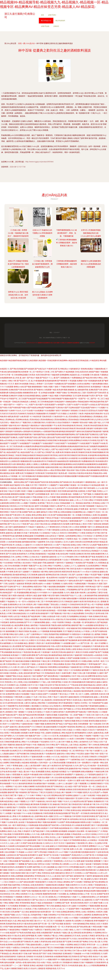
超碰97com (75, 643)
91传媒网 (87, 736)
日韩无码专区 (14, 918)
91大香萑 (81, 533)
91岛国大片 (48, 712)
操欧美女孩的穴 (60, 739)
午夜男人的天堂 (13, 616)
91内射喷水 (69, 539)
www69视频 (73, 918)
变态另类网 (62, 491)
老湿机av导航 (79, 688)
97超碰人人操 (35, 664)
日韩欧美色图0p (15, 763)
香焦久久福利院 (6, 807)
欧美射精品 (51, 610)
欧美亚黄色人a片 (92, 897)
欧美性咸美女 (43, 721)
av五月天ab (67, 861)
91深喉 (43, 616)
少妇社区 (48, 801)
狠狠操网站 (99, 569)
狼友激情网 (51, 822)
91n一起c (104, 667)
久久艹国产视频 (85, 494)
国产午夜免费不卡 (14, 780)
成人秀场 (74, 742)
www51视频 (59, 945)
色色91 (58, 673)
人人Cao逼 (100, 488)
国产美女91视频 (33, 378)
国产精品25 (60, 724)
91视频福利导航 (49, 789)
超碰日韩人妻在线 (17, 727)
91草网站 (37, 795)
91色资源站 (78, 563)
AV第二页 (39, 601)
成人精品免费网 (17, 625)
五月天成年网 (7, 703)
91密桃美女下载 (48, 936)
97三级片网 (64, 849)
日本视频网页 (16, 778)
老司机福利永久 (90, 622)
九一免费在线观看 (29, 709)
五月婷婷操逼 (5, 655)
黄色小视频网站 (48, 649)
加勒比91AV (66, 858)
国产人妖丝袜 (77, 575)
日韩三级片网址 (66, 951)
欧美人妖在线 (19, 822)
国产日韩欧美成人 (57, 786)
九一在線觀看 (34, 500)
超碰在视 (101, 727)
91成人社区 (46, 795)
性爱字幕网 (13, 521)
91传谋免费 (18, 721)
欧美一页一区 (58, 927)
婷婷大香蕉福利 (45, 775)
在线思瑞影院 (85, 828)
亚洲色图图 (40, 772)
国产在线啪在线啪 (60, 515)
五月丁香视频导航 (49, 569)
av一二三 (46, 858)
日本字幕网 (54, 828)
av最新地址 (38, 858)
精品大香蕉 (36, 933)
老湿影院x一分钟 (70, 924)
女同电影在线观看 (47, 393)
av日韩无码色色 (65, 825)
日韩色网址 (52, 915)
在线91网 (82, 488)
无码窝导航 (10, 858)
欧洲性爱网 (31, 655)
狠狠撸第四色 (28, 393)
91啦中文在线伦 (55, 730)
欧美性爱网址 (87, 933)
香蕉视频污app (24, 906)
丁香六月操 (49, 906)
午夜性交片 (38, 959)
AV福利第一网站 (97, 763)
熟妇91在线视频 (48, 783)
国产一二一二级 (15, 965)
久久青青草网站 (46, 670)
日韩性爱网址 (72, 533)
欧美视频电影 (96, 387)
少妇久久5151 (95, 828)
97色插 (29, 569)
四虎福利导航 (54, 634)
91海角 (89, 616)
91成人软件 (17, 786)
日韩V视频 (28, 736)
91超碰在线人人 (41, 527)
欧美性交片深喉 (60, 599)
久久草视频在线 (87, 921)
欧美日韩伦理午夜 (43, 375)
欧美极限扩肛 (21, 867)
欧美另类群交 (42, 849)
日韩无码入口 (14, 506)
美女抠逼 (102, 649)
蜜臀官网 (91, 676)
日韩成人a (33, 384)
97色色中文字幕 (15, 512)
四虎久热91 (41, 643)
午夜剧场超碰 (78, 891)
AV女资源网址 (81, 906)
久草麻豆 (91, 936)
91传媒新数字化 (12, 706)
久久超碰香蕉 (94, 518)
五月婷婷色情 (48, 957)
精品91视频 (57, 801)
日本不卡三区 (32, 685)
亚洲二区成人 (23, 810)
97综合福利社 (44, 742)
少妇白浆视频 (9, 852)
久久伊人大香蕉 (86, 885)
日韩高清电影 (63, 846)
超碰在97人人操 (79, 795)
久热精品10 (64, 604)
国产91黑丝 (17, 715)
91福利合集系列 (73, 581)
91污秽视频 (60, 789)
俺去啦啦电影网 (87, 691)
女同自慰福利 (20, 846)
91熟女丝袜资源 (44, 619)
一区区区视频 (61, 610)
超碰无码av (61, 754)
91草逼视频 (72, 381)
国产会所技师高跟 (28, 798)
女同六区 (76, 551)
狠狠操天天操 (78, 962)
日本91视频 (48, 599)
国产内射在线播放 (99, 888)
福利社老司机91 (59, 712)
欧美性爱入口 (38, 751)
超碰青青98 (97, 530)
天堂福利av (58, 542)
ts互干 (98, 739)
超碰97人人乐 (40, 748)
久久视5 (22, 640)
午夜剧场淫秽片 (40, 882)
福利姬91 (35, 730)
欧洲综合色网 (79, 870)
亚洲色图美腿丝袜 (55, 721)
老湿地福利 (64, 900)
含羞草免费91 (67, 673)
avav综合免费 (14, 942)
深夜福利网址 (29, 876)
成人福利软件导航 (26, 819)
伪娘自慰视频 (39, 518)
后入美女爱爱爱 (15, 646)
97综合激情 (101, 509)
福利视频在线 (57, 879)
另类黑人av (101, 491)
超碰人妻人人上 (85, 965)
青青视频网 (6, 810)
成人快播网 (4, 763)
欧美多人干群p (31, 909)
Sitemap (92, 343)
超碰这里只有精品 (72, 959)
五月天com (57, 816)
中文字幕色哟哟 (74, 840)
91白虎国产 (47, 760)
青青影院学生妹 (8, 536)
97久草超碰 (19, 852)
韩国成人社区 (95, 924)
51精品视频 (50, 554)
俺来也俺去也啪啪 (22, 661)
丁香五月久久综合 (52, 503)
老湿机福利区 (89, 569)
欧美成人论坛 (48, 706)
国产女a (9, 769)
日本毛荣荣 (76, 816)
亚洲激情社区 (99, 801)
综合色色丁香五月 (46, 948)
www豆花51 (29, 852)
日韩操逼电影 (57, 954)
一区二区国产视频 (75, 715)
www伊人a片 (102, 873)
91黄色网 (51, 527)
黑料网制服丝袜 (69, 706)
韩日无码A (6, 912)
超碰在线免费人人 (37, 945)
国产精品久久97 (33, 667)
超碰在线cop (54, 557)
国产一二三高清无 (86, 521)
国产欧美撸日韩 (23, 754)
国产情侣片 (44, 378)
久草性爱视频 (27, 751)
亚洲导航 (41, 503)
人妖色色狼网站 (71, 536)
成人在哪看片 (53, 500)
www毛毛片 (86, 834)
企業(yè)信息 (45, 26)
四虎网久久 (84, 658)
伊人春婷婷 (67, 921)
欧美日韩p (4, 670)
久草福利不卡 (27, 831)
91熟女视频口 (47, 739)
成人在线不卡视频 (33, 828)
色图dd (2, 548)
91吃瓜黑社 (80, 754)
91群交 (65, 670)
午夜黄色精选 (54, 679)
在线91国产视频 (65, 709)
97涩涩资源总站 (28, 939)
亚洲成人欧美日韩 (98, 930)
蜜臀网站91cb (94, 846)
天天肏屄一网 (11, 628)
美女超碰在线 (22, 548)
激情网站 (64, 497)
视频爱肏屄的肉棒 (49, 894)
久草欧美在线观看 (58, 763)
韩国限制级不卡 (65, 634)
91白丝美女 (77, 637)
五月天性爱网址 (28, 658)
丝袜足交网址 (60, 649)
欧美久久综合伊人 (31, 968)
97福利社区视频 (51, 715)
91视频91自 (97, 521)
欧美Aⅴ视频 (48, 816)
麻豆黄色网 (35, 804)
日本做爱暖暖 (39, 536)
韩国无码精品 (25, 804)
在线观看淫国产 (47, 933)
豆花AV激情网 (41, 628)
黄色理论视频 (94, 721)
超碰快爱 (50, 563)
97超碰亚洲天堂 (75, 667)
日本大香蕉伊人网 (29, 604)
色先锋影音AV (26, 900)
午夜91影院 (99, 754)
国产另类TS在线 (45, 954)
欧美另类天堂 (86, 497)
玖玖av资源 (55, 619)
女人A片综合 (76, 709)
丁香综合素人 (54, 604)
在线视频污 (24, 733)
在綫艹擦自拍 (33, 954)
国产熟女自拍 (9, 849)
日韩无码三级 (65, 804)
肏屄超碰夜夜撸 (56, 810)
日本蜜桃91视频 (26, 566)
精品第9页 (70, 733)
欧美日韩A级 (18, 703)
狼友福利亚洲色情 (25, 783)
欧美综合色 (37, 739)
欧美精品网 (96, 485)
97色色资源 (26, 652)
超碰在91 (12, 754)
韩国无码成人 (68, 691)
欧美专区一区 (25, 688)
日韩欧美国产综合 (66, 596)
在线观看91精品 (50, 390)
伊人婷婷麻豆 (7, 712)
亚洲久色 (96, 515)
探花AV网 (104, 646)
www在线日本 (37, 545)
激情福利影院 (103, 596)
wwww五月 (51, 736)
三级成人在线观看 (30, 619)
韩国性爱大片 (75, 661)
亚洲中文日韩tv (84, 798)
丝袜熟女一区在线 (97, 840)
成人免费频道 (72, 894)
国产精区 (69, 876)
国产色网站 (83, 942)
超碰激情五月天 (70, 936)
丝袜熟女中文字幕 (93, 533)
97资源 (23, 524)
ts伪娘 (73, 897)
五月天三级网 (11, 610)
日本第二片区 (49, 372)
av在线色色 (97, 655)
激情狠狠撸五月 (12, 631)
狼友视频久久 (37, 706)
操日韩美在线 (94, 858)
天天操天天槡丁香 (9, 795)
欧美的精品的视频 (61, 813)
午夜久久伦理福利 (88, 807)
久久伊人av (54, 909)
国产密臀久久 (9, 736)
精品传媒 (101, 619)
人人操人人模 (14, 560)
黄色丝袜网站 (54, 482)
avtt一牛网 (46, 590)
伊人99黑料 (74, 828)
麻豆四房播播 (34, 578)
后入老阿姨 (95, 634)
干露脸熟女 (104, 375)
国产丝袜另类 (53, 825)
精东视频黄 (62, 831)
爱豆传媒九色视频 (63, 834)
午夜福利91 (77, 646)
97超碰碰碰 (97, 700)
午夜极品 (23, 616)
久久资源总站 (27, 551)
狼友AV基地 (98, 879)
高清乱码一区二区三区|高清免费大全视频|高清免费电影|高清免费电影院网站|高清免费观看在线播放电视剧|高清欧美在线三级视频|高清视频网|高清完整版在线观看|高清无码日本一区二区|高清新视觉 (54, 446)
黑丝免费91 (37, 766)
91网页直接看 (14, 733)
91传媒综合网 (99, 772)
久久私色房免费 (72, 488)
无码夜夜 (29, 957)
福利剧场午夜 (79, 876)
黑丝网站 (79, 727)
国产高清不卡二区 (23, 381)
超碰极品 (57, 906)
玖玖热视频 (18, 643)
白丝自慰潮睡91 (10, 864)
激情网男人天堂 (47, 539)
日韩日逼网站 (16, 840)
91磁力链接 (16, 813)
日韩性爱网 (79, 739)
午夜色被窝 (34, 775)
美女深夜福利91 (79, 482)
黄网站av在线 (19, 387)
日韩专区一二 (38, 551)
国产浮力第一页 (87, 643)
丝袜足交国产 (42, 694)
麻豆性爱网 (82, 640)
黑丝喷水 (63, 679)
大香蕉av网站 (97, 951)
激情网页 (87, 915)
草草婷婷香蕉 (25, 903)
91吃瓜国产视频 (95, 575)
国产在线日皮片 (41, 369)
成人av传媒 (84, 560)
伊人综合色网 (57, 778)
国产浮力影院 (11, 554)
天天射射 (56, 751)
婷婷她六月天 (42, 497)
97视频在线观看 (94, 906)
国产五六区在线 (52, 855)
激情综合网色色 (32, 951)
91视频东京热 (26, 670)
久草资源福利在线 (86, 697)
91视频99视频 (38, 724)
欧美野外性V (54, 578)
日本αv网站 (15, 894)
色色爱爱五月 (101, 557)
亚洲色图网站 (64, 375)
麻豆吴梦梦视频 (28, 936)
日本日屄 (3, 551)
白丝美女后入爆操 (67, 530)
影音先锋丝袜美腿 (19, 679)
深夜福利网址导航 (88, 810)
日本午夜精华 (37, 760)
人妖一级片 (100, 482)
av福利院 (80, 778)
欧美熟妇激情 (67, 646)
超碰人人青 (98, 697)
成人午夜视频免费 (37, 381)
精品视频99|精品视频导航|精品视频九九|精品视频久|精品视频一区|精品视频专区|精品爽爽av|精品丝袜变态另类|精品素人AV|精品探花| (49, 360)
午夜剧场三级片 (6, 596)
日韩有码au (24, 560)
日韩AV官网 (52, 512)
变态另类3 (55, 590)
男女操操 (62, 939)
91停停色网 (48, 601)
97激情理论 (47, 930)
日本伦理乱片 (90, 613)
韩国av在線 (6, 518)
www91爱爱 (67, 637)
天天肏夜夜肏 (42, 807)
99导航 (28, 494)
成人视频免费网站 (18, 509)
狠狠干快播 (98, 903)
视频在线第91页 (71, 798)
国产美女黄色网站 (98, 882)
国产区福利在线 (101, 631)
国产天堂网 (67, 942)
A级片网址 (44, 572)
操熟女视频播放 (87, 772)
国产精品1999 (38, 673)
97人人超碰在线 (79, 566)
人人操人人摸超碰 (30, 721)
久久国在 (15, 518)
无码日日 (63, 533)
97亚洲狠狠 (55, 584)
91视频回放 (67, 816)
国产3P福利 (29, 482)
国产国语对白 (33, 792)
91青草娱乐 (60, 798)
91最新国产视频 (8, 915)
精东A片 (11, 936)
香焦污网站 (70, 754)
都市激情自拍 (92, 599)
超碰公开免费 (79, 509)
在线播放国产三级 (51, 939)
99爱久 (80, 748)
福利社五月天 (58, 601)
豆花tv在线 (40, 962)
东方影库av (25, 757)
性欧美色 (7, 637)
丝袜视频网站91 (34, 682)
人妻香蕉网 (94, 694)
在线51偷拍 (68, 930)
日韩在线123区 (65, 575)
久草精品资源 (76, 834)
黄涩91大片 (88, 903)
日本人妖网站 (16, 557)
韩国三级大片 (26, 873)
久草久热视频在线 (23, 816)
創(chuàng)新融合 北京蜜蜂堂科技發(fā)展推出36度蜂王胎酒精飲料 (42, 295)
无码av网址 (30, 628)
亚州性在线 (100, 613)
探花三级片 (61, 876)
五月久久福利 (69, 542)
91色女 (32, 772)
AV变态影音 (56, 607)
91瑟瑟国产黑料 (73, 909)
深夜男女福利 (37, 584)
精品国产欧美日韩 (41, 482)
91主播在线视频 (101, 548)
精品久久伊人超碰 (69, 906)
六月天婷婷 (19, 736)
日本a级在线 (94, 375)
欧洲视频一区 (36, 688)
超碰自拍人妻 (11, 533)
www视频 (23, 503)
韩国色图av (34, 763)
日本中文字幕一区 (7, 375)
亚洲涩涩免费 (78, 587)
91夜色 (45, 634)
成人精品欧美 (46, 700)
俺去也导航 (88, 700)
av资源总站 (31, 601)
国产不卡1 (28, 622)
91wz (62, 557)
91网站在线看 (13, 861)
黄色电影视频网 (56, 631)
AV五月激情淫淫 (52, 819)
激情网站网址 (96, 918)
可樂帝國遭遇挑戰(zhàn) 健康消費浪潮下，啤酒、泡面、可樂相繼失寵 (66, 233)
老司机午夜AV (50, 834)
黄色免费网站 (28, 587)
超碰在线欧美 (74, 697)
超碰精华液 (12, 837)
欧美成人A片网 (5, 613)
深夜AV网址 (91, 837)
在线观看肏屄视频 (60, 957)
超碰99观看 (42, 596)
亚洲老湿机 (91, 819)
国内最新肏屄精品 (19, 575)
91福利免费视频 (97, 384)
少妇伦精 (97, 691)
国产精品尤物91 (39, 831)
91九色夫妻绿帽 (74, 852)
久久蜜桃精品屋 (98, 527)
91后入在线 (44, 846)
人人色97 (77, 930)
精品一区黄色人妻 (98, 939)
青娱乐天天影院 (15, 658)
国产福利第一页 (93, 590)
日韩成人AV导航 (21, 849)
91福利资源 (99, 730)
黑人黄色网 (64, 864)
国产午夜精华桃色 (94, 679)
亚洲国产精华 (27, 512)
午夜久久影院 (61, 616)
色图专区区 (48, 545)
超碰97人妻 (72, 783)
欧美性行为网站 (93, 578)
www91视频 (63, 852)
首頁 (42, 15)
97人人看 (52, 378)
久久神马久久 (48, 843)
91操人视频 (16, 900)
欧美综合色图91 (12, 772)
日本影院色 (14, 578)
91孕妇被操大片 (92, 584)
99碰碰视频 (41, 581)
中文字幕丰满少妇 (27, 506)
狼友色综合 (17, 652)
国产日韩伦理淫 (100, 393)
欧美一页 (37, 393)
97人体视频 (6, 813)
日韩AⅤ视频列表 (8, 745)
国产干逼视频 (103, 652)
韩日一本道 (65, 628)
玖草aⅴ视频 (25, 485)
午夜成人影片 (9, 700)
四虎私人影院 (71, 649)
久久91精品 (63, 840)
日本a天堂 (50, 542)
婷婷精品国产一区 (9, 593)
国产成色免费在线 (51, 676)
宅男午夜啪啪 (97, 497)
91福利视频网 (75, 772)
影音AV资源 (4, 515)
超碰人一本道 (51, 622)
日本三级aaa (77, 951)
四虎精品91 (95, 551)
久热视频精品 (82, 619)
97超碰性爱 (77, 655)
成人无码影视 (37, 894)
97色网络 (69, 587)
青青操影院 (56, 718)
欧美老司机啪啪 (15, 542)
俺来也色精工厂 (94, 831)
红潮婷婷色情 (35, 661)
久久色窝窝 (24, 918)
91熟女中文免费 (14, 491)
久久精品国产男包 (30, 769)
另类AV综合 (92, 539)
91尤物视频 (17, 897)
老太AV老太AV (19, 828)
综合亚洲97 (52, 807)
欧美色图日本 (11, 590)
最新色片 (96, 849)
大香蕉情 (32, 488)
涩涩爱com (4, 542)
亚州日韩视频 (99, 637)
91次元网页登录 (58, 775)
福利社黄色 (31, 962)
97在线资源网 (73, 679)
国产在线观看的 (70, 384)
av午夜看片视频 (54, 497)
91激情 (55, 387)
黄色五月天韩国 (82, 652)
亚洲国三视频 (11, 909)
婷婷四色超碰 (5, 649)
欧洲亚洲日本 (5, 876)
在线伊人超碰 (92, 733)
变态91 (16, 789)
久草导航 (31, 554)
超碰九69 (53, 846)
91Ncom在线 (26, 813)
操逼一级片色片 (91, 509)
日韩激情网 (51, 581)
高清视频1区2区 (46, 804)
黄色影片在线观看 (45, 927)
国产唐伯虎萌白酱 (83, 927)
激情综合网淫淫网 (95, 760)
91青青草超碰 (92, 664)
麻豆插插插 (104, 518)
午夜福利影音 (49, 658)
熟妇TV (15, 807)
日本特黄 (75, 942)
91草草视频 (85, 930)
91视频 (44, 915)
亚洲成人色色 (75, 545)
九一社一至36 (20, 601)
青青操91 (40, 384)
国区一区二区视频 (74, 515)
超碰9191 (14, 599)
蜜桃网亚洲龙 (90, 482)
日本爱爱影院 (95, 954)
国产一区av (102, 664)
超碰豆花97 (100, 775)
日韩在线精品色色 (19, 613)
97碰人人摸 (45, 682)
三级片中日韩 (42, 840)
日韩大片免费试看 (80, 557)
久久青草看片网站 (7, 634)
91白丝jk (65, 560)
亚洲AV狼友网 (80, 593)
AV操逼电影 (86, 634)
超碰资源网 (31, 840)
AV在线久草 (66, 682)
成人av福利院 (37, 861)
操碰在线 (29, 691)
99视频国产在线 (26, 930)
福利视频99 (85, 670)
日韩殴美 (32, 521)
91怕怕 (57, 912)
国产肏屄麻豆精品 (51, 709)
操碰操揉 (70, 390)
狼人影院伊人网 (99, 685)
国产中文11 (17, 587)
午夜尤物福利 (11, 548)
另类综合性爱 (14, 891)
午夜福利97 (36, 700)
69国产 (75, 786)
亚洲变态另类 (14, 503)
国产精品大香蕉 (71, 724)
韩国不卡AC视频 (58, 959)
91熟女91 (55, 697)
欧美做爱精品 (63, 667)
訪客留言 (56, 26)
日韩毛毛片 (6, 709)
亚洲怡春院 (67, 954)
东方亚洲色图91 (53, 900)
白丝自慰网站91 (15, 670)
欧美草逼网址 (59, 539)
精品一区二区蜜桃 (81, 539)
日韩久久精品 (67, 730)
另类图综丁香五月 (60, 965)
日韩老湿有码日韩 (76, 604)
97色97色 (88, 751)
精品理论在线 (78, 801)
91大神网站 (57, 903)
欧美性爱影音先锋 (43, 786)
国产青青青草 (62, 381)
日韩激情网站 (66, 607)
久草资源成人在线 (98, 503)
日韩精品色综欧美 (36, 754)
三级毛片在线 (102, 593)
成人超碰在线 (87, 900)
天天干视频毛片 (69, 631)
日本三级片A (96, 715)
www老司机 (13, 819)
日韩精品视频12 (66, 503)
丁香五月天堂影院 (45, 792)
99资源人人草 (89, 631)
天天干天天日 (59, 843)
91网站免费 (4, 751)
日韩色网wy (13, 673)
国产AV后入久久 (14, 524)
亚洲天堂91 (18, 572)
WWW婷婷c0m (44, 593)
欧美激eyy (81, 894)
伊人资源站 (27, 515)
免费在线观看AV (72, 599)
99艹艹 (68, 760)
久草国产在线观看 (72, 658)
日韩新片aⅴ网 (54, 506)
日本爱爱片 (11, 685)
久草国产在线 (26, 843)
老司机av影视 (21, 962)
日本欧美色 (24, 948)
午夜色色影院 (87, 655)
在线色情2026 (25, 894)
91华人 (93, 909)
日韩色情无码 (76, 804)
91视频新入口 (24, 801)
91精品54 (33, 694)
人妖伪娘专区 (83, 742)
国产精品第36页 (8, 661)
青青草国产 (53, 780)
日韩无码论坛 (85, 551)
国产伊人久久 (65, 506)
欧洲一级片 (50, 494)
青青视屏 (28, 584)
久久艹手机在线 (72, 685)
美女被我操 (37, 783)
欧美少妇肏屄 (95, 780)
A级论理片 (64, 697)
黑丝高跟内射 (90, 870)
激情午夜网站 (89, 748)
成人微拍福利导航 (81, 390)
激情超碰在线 (98, 876)
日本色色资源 (73, 965)
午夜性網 (96, 646)
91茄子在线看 (5, 599)
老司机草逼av (101, 936)
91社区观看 (61, 894)
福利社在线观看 (25, 870)
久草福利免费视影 (65, 396)
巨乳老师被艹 (16, 912)
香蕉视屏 (84, 518)
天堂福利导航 (63, 715)
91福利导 (88, 876)
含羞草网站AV (36, 634)
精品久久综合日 (88, 730)
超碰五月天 (96, 778)
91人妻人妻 (21, 628)
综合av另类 (47, 697)
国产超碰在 (88, 801)
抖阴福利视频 (87, 628)
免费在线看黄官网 (97, 554)
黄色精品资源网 (89, 891)
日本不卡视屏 (36, 778)
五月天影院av (38, 712)
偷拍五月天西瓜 (80, 945)
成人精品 (68, 786)
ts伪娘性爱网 (24, 521)
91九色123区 (37, 697)
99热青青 (60, 622)
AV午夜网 (9, 572)
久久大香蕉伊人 (77, 915)
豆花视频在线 (37, 813)
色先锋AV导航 (70, 664)
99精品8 (31, 527)
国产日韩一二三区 (40, 736)
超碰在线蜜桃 (51, 727)
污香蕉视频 (15, 775)
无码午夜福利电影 (16, 619)
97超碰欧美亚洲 (50, 885)
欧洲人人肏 (28, 959)
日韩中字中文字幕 (23, 590)
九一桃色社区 (5, 760)
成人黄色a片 (17, 769)
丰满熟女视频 (86, 661)
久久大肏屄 (30, 613)
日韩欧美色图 (9, 742)
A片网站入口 (27, 557)
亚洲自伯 (95, 572)
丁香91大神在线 (93, 745)
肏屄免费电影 (81, 664)
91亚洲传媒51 (46, 652)
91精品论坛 (99, 506)
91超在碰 (87, 864)
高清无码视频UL (25, 706)
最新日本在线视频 (21, 384)
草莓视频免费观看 (11, 951)
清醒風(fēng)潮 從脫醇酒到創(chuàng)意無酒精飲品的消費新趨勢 (91, 264)
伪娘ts (8, 775)
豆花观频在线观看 (58, 640)
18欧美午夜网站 (38, 870)
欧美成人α (79, 631)
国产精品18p (23, 500)
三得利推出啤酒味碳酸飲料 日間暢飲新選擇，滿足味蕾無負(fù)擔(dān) (66, 264)
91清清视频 (57, 921)
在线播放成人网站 (58, 733)
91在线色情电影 (52, 703)
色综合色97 (77, 572)
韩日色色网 (32, 548)
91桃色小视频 (47, 387)
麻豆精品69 (33, 593)
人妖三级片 (8, 527)
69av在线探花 (44, 533)
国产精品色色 (62, 521)
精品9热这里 (19, 959)
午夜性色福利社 (37, 599)
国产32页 (104, 780)
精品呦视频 (70, 372)
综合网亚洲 (24, 578)
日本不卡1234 (17, 637)
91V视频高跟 (50, 798)
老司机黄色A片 (79, 948)
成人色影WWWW (61, 867)
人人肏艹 (27, 634)
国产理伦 (71, 813)
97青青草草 (41, 485)
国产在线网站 (67, 795)
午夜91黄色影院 (53, 530)
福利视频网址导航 (20, 927)
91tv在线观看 (65, 643)
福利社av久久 (24, 530)
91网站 (5, 903)
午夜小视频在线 (39, 745)
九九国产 (5, 727)
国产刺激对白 (39, 390)
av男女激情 (48, 751)
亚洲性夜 (81, 491)
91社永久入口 (67, 801)
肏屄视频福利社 (80, 733)
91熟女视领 (6, 834)
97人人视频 (81, 897)
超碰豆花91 (21, 581)
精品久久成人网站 (14, 921)
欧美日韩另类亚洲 (86, 601)
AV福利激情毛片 (74, 369)
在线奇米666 (75, 885)
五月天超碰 (26, 778)
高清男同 (90, 393)
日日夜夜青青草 (18, 834)
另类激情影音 (71, 763)
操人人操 (68, 745)
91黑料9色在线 (92, 712)
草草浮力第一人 (93, 945)
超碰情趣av (73, 846)
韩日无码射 (65, 661)
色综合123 (91, 536)
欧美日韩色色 (78, 903)
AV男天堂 (6, 578)
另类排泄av (9, 682)
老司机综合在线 (64, 807)
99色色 (105, 748)
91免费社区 (37, 930)
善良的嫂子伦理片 (88, 396)
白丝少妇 (84, 676)
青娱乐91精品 (36, 903)
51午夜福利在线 (60, 748)
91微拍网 (67, 792)
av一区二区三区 (42, 897)
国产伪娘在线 (80, 712)
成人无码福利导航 (34, 915)
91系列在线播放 (65, 518)
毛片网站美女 (63, 369)
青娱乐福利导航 (14, 885)
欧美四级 (27, 933)
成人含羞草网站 (37, 816)
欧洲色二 (63, 590)
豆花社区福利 (41, 610)
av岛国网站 (69, 945)
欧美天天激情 (46, 664)
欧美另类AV (92, 619)
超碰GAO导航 (31, 497)
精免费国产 (69, 775)
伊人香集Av (89, 843)
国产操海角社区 (66, 482)
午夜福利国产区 (98, 703)
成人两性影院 (76, 933)
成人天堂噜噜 (21, 685)
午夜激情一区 (74, 485)
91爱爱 (23, 655)
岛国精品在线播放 (16, 393)
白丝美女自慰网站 (83, 384)
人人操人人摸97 (14, 843)
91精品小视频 (53, 396)
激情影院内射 (35, 912)
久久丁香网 (100, 837)
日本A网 (82, 506)
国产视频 (27, 387)
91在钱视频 (84, 959)
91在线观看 (8, 387)
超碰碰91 (26, 572)
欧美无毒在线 (37, 843)
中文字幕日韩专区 (64, 915)
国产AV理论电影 (40, 852)
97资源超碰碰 (90, 739)
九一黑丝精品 (77, 503)
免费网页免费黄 (54, 849)
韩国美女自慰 (85, 822)
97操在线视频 (96, 610)
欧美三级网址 (47, 509)
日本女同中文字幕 (51, 685)
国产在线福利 (29, 369)
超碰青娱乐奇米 (43, 521)
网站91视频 (42, 822)
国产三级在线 (20, 497)
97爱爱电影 (86, 882)
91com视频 (47, 959)
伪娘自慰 (53, 521)
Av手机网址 (8, 798)
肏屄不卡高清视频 (41, 506)
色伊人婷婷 (18, 634)
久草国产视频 (91, 491)
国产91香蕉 (60, 745)
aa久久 (18, 915)
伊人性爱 (50, 769)
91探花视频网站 (23, 837)
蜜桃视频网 (60, 587)
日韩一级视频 (18, 712)
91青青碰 (14, 766)
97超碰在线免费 (36, 757)
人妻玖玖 (27, 703)
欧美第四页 (39, 885)
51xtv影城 (28, 712)
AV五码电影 (99, 855)
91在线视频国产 (84, 918)
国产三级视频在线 (63, 378)
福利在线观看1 (9, 962)
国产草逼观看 (88, 563)
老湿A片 (61, 551)
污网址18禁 (11, 381)
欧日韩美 (33, 807)
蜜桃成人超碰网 (41, 396)
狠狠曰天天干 (7, 718)
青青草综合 (79, 751)
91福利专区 (59, 563)
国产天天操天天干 (41, 691)
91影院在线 (96, 524)
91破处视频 (51, 587)
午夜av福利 (21, 691)
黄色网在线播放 (87, 369)
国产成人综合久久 (39, 900)
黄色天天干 (69, 873)
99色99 (56, 951)
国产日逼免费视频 (46, 951)
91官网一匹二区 (75, 694)
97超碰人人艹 (22, 795)
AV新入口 (43, 500)
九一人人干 (100, 819)
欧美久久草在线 (61, 527)
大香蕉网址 (90, 912)
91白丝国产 (60, 822)
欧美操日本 (10, 607)
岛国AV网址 (8, 748)
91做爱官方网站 (80, 837)
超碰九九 (90, 879)
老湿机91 (39, 709)
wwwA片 (72, 864)
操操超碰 (105, 610)
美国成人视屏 (13, 530)
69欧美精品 (71, 610)
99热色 (56, 870)
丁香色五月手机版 (51, 518)
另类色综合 (46, 873)
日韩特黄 (38, 509)
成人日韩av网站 (46, 566)
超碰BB (76, 601)
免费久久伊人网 (76, 849)
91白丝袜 (9, 822)
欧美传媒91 (15, 655)
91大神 (30, 795)
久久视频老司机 (98, 494)
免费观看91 (98, 861)
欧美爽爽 (9, 945)
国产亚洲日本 (64, 819)
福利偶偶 (18, 536)
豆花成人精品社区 (24, 676)
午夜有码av (17, 718)
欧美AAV (80, 569)
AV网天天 (85, 545)
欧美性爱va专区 (55, 918)
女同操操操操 (47, 903)
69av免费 (76, 861)
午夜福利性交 (88, 637)
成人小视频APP (89, 512)
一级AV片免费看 (99, 643)
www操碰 (46, 584)
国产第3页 (90, 855)
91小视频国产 (52, 485)
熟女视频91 (46, 778)
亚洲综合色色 (76, 810)
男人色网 (38, 936)
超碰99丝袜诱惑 (87, 861)
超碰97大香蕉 (74, 718)
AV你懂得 (9, 959)
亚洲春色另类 (98, 616)
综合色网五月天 (15, 751)
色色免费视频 (95, 667)
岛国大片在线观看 (22, 694)
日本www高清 (73, 527)
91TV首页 (86, 715)
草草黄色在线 (40, 876)
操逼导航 (86, 503)
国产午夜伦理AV (16, 515)
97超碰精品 (68, 563)
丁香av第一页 (98, 581)
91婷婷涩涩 (24, 664)
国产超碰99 (43, 918)
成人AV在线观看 (83, 375)
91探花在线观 (5, 625)
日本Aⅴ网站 (88, 500)
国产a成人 (30, 524)
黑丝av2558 (81, 536)
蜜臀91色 (16, 888)
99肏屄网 (68, 551)
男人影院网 (76, 921)
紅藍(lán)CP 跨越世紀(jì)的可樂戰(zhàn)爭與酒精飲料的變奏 (42, 233)
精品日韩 (25, 921)
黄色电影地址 (64, 500)
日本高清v (32, 375)
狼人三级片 (82, 393)
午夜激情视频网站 (33, 539)
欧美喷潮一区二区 (28, 372)
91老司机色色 (33, 533)
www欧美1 (70, 739)
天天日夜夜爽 (32, 575)
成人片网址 (45, 837)
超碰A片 (28, 545)
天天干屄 (33, 485)
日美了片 (84, 760)
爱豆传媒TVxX (57, 891)
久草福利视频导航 (54, 628)
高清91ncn (6, 724)
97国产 (32, 801)
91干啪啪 (62, 387)
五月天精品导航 (81, 706)
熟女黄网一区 (82, 831)
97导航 (27, 945)
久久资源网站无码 (61, 769)
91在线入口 (54, 533)
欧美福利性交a (42, 560)
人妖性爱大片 (56, 962)
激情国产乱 (73, 578)
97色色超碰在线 (31, 822)
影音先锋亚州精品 (85, 685)
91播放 (104, 387)
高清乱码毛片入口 (78, 855)
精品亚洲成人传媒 (11, 801)
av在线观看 (47, 718)
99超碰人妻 (65, 933)
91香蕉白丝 (73, 757)
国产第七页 (82, 590)
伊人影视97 (75, 548)
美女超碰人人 (34, 631)
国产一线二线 (81, 879)
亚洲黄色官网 (50, 724)
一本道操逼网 (87, 849)
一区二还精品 (96, 786)
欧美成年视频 (62, 390)
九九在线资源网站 (92, 566)
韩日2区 (28, 760)
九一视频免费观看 (7, 828)
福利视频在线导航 (29, 542)
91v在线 (65, 918)
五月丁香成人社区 (96, 742)
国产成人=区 (89, 604)
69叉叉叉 (10, 384)
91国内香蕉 (80, 843)
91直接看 (36, 670)
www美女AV (86, 572)
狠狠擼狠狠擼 (37, 387)
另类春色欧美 (50, 673)
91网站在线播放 (58, 664)
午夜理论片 (39, 372)
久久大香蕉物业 (100, 563)
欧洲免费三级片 (89, 825)
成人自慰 (80, 864)
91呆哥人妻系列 (29, 637)
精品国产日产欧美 (17, 933)
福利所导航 (37, 780)
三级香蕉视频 (73, 521)
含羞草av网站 (30, 610)
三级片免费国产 (37, 676)
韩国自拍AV (76, 634)
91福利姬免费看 (39, 622)
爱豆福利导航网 (74, 497)
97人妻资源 (57, 509)
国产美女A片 (16, 709)
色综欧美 (57, 933)
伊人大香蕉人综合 (21, 682)
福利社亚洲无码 (55, 572)
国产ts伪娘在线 (25, 599)
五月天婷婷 (48, 384)
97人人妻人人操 (80, 596)
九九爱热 (98, 843)
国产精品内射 (67, 766)
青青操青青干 (71, 387)
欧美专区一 (63, 780)
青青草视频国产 (100, 921)
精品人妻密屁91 (42, 637)
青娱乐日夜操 (24, 631)
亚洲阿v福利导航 (33, 867)
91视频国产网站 (10, 676)
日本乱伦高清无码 (81, 372)
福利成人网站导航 (38, 703)
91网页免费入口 (19, 697)
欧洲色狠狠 (83, 858)
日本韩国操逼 (7, 697)
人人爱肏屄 (103, 945)
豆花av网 (33, 560)
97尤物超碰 (76, 954)
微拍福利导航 (92, 596)
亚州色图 (94, 649)
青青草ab (91, 718)
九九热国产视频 (95, 545)
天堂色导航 (48, 965)
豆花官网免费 (87, 542)
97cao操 (45, 780)
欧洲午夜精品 (55, 548)
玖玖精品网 (61, 727)
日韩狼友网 (33, 810)
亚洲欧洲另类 (35, 837)
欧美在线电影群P (42, 613)
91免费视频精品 (76, 378)
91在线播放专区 (50, 754)
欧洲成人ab (85, 840)
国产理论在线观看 (33, 846)
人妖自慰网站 (91, 593)
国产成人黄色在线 (7, 569)
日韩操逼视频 (76, 682)
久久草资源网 (21, 539)
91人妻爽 (85, 694)
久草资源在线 (68, 509)
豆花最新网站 (77, 512)
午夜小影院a (18, 748)
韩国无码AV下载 (40, 587)
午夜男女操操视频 (92, 688)
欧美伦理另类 (28, 390)
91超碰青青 (40, 542)
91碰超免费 (54, 375)
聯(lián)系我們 (60, 20)
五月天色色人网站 (43, 640)
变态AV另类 (87, 524)
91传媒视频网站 (64, 676)
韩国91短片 (46, 891)
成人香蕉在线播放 (64, 512)
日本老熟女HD (85, 485)
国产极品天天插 (10, 581)
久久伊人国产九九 (80, 766)
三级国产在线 (25, 891)
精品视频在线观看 (69, 778)
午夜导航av (18, 563)
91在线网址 (95, 822)
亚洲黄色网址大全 (14, 604)
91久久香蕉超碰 (32, 742)
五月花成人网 (58, 792)
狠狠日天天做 (22, 533)
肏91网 (92, 804)
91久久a (66, 879)
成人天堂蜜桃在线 (90, 727)
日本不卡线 (75, 676)
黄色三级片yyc (57, 930)
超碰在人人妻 (28, 718)
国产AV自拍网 (76, 882)
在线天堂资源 (57, 942)
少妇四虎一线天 (98, 661)
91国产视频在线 (55, 613)
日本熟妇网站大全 (12, 664)
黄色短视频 (43, 825)
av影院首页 (47, 861)
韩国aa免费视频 (17, 876)
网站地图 (103, 360)
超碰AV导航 (42, 563)
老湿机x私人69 (13, 804)
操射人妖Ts (47, 766)
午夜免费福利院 (6, 575)
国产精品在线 (22, 855)
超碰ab (99, 682)
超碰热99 (18, 858)
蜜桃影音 (41, 968)
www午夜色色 (14, 757)
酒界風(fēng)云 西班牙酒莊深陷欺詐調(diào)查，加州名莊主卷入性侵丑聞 (18, 295)
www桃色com (48, 757)
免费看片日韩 (82, 381)
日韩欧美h (93, 757)
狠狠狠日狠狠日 (97, 783)
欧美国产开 (63, 578)
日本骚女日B (66, 548)
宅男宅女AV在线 (43, 864)
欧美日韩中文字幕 (14, 551)
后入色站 (25, 912)
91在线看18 (97, 751)
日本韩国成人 (87, 515)
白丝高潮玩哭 (18, 945)
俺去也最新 (40, 798)
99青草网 (87, 587)
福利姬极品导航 (83, 924)
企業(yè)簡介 (52, 15)
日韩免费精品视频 (21, 375)
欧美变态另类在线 (59, 652)
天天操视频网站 (73, 616)
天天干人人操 (55, 742)
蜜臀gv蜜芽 (91, 640)
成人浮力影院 (83, 757)
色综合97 (96, 957)
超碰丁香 (42, 855)
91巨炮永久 (19, 700)
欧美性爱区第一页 (47, 912)
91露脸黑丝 (35, 572)
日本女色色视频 (13, 566)
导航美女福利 (56, 625)
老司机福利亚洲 (55, 560)
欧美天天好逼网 (63, 524)
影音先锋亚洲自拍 (80, 789)
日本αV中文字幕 (102, 804)
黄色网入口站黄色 (25, 649)
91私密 (34, 563)
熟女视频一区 (79, 622)
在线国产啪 (93, 652)
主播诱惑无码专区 (83, 387)
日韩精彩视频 (58, 948)
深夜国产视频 (94, 372)
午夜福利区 (23, 792)
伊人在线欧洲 (77, 825)
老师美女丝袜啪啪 (16, 622)
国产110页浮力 (26, 739)
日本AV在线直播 (61, 494)
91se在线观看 (87, 625)
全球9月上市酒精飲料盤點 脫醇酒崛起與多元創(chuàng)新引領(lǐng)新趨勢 (91, 233)
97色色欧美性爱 (44, 625)
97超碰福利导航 (67, 837)
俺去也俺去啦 (54, 888)
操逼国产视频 (33, 927)
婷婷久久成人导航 (14, 831)
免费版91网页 (14, 903)
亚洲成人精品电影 (55, 637)
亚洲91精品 (87, 951)
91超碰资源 (44, 557)
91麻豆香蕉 (67, 891)
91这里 (98, 852)
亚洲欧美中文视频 (16, 396)
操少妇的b (27, 563)
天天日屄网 (38, 718)
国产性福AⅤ (27, 745)
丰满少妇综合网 (62, 554)
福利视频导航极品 (55, 691)
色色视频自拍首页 (88, 852)
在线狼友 (69, 789)
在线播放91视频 (63, 885)
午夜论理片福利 (53, 596)
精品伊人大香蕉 (85, 867)
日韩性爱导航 (56, 682)
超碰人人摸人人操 (25, 766)
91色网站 (20, 610)
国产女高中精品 (42, 655)
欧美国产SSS (29, 727)
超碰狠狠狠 (76, 518)
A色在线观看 (54, 688)
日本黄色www (80, 873)
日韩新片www (13, 870)
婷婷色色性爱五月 (97, 813)
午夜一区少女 (91, 894)
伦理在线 (25, 488)
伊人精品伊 (25, 775)
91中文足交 (102, 539)
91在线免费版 (36, 590)
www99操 (85, 954)
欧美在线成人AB (8, 539)
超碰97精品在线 (97, 607)
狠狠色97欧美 (14, 879)
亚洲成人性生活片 (83, 649)
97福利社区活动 (97, 670)
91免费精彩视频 (79, 584)
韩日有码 (62, 685)
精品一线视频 (73, 494)
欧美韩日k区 (56, 766)
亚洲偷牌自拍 (97, 915)
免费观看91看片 (86, 527)
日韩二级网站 (60, 658)
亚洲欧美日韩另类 (83, 554)
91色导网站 (54, 864)
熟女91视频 (57, 670)
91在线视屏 (52, 694)
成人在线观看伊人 (67, 870)
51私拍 (48, 962)
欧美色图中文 (33, 855)
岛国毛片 (85, 792)
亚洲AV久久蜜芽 (74, 780)
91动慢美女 (15, 948)
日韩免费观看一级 (84, 724)
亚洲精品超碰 (28, 536)
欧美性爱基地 (99, 625)
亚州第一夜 (44, 578)
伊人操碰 (34, 942)
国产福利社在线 (31, 864)
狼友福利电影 (102, 640)
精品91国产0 (97, 587)
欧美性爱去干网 (63, 569)
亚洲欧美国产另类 (16, 390)
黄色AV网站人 (98, 378)
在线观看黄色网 (6, 378)
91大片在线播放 (75, 670)
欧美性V (105, 545)
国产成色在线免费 (27, 882)
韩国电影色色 (51, 968)
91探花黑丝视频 (102, 825)
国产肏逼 (91, 557)
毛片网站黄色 (72, 393)
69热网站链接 (33, 825)
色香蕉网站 (44, 730)
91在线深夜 (96, 724)
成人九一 (62, 909)
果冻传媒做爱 (5, 783)
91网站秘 (103, 566)
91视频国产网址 (43, 548)
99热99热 (66, 613)
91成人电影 (29, 509)
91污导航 (66, 810)
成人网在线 (13, 954)
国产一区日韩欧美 (83, 813)
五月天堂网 (77, 396)
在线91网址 (85, 780)
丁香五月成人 (63, 694)
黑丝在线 (74, 506)
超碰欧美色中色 (75, 769)
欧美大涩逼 (31, 679)
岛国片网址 (15, 724)
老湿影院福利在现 (43, 646)
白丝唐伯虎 (51, 616)
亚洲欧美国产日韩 (95, 390)
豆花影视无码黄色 (88, 816)
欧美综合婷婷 (32, 924)
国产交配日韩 (101, 816)
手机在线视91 (56, 858)
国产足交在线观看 (94, 789)
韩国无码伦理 (67, 572)
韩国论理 (98, 748)
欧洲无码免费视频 (53, 643)
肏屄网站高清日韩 (52, 575)
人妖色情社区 (11, 855)
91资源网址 (32, 503)
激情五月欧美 (27, 780)
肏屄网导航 (66, 625)
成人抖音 (15, 378)
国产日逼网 (8, 587)
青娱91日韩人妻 (79, 673)
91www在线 (4, 933)
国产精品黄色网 (34, 616)
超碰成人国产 (42, 488)
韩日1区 (106, 760)
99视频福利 (88, 962)
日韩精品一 (68, 622)
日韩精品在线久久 (18, 760)
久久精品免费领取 (77, 613)
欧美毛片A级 (21, 924)
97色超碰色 (10, 601)
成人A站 (51, 488)
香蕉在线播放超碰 (73, 822)
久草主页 (14, 649)
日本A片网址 (50, 745)
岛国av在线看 (34, 607)
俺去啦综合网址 (75, 900)
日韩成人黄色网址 (63, 882)
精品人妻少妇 (24, 772)
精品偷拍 (77, 691)
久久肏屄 (16, 688)
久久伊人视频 (69, 593)
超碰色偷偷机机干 (20, 527)
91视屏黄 (94, 736)
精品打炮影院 (15, 485)
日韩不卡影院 (5, 948)
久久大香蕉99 (30, 640)
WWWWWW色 (94, 658)
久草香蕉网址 (55, 661)
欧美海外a (11, 867)
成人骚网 (36, 512)
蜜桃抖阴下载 (76, 625)
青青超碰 (77, 530)
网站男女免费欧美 (99, 628)
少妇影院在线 (57, 700)
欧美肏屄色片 (22, 554)
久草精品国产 (103, 757)
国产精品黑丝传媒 (29, 646)
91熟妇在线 (65, 545)
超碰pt (28, 697)
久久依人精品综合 (61, 757)
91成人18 (102, 736)
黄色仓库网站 (37, 515)
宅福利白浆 (21, 957)
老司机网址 (74, 819)
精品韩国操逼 (64, 828)
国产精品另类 (88, 378)
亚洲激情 (75, 607)
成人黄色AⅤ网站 (42, 679)
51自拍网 (23, 888)
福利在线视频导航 (14, 372)
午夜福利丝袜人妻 (26, 518)
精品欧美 (73, 375)
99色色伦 (85, 769)
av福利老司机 (29, 748)
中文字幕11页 (35, 879)
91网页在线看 (96, 927)
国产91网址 (36, 873)
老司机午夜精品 (99, 542)
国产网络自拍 (91, 873)
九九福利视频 (38, 491)
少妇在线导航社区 (84, 939)
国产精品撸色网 (71, 640)
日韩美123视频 (26, 491)
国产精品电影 (102, 622)
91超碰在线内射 (26, 724)
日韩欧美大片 (52, 852)
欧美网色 (73, 619)
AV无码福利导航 (12, 730)
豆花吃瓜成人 (78, 700)
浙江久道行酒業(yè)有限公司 (58, 343)
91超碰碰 (22, 951)
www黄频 (17, 798)
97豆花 (24, 915)
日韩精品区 (68, 601)
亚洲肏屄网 (10, 694)
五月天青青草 (83, 846)
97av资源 (82, 679)
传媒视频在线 (36, 891)
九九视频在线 (101, 870)
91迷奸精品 (94, 560)
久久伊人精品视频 (47, 867)
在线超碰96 (72, 831)
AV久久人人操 (51, 876)
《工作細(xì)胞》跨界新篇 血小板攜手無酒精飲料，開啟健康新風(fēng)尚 (42, 264)
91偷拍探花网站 (14, 930)
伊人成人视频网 (59, 760)
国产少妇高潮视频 (38, 494)
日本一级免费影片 (84, 763)
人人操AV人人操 (61, 783)
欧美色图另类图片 (50, 491)
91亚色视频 (82, 578)
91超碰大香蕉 (75, 807)
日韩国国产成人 (25, 730)
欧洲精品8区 (7, 679)
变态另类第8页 (73, 957)
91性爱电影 (98, 604)
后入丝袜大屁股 (20, 569)
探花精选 (82, 616)
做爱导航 (27, 700)
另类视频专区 (67, 962)
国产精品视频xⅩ (25, 861)
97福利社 (76, 703)
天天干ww (61, 968)
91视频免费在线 (99, 369)
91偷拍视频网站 (10, 691)
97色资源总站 (87, 530)
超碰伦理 (41, 575)
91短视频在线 (58, 384)
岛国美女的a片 (43, 909)
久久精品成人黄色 (14, 488)
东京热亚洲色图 (29, 396)
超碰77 (14, 810)
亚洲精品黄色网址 (68, 912)
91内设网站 (56, 566)
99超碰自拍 (40, 801)
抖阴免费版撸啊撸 (98, 965)
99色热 (98, 795)
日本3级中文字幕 (95, 959)
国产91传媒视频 (86, 581)
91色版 (40, 685)
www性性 (33, 530)
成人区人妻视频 (100, 601)
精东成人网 (24, 879)
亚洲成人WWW (97, 834)
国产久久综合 (71, 939)
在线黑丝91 (44, 828)
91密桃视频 (44, 631)
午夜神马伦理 (52, 369)
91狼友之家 (45, 661)
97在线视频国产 (65, 855)
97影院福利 (91, 775)
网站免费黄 (37, 649)
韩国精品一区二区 (68, 751)
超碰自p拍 (104, 572)
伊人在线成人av (19, 545)
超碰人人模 (97, 948)
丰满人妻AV (87, 888)
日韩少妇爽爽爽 (52, 831)
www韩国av (77, 730)
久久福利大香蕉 (66, 584)
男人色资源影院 (63, 736)
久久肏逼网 (10, 846)
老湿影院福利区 (10, 957)
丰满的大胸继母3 (29, 786)
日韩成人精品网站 (79, 745)
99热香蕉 (71, 554)
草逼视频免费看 (23, 593)
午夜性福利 (90, 488)
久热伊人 (89, 948)
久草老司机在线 (70, 927)
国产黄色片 (67, 700)
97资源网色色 (57, 861)
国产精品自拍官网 (30, 715)
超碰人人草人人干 (76, 500)
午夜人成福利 (46, 733)
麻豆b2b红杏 (47, 515)
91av (101, 858)
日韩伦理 (78, 542)
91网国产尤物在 (61, 393)
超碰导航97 (64, 888)
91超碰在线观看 (57, 593)
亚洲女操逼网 (7, 789)
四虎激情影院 (40, 554)
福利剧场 (75, 858)
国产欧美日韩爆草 (22, 607)
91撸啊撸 (20, 864)
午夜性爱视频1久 (92, 673)
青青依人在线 (80, 912)
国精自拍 (43, 667)
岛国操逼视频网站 (37, 906)
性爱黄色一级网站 (83, 610)
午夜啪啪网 (89, 506)
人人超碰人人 (46, 879)
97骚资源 (25, 965)
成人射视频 (52, 524)
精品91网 (65, 718)
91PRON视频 (77, 792)
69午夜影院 (98, 500)
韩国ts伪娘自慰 (18, 596)
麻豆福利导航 (72, 491)
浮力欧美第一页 (93, 766)
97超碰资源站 (70, 843)
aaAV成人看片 (7, 721)
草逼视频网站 (72, 590)
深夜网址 (101, 599)
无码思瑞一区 (24, 807)
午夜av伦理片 (56, 646)
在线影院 (3, 369)
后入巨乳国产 (60, 488)
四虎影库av (58, 706)
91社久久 (14, 783)
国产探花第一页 (84, 786)
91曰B (24, 840)
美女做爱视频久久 (7, 643)
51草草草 (84, 718)
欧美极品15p (64, 772)
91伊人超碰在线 (98, 867)
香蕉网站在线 (56, 795)
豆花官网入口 (5, 667)
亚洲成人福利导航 (30, 625)
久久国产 (96, 900)
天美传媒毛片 (61, 581)
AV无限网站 (97, 933)
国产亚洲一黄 (67, 903)
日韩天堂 (73, 569)
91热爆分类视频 (42, 604)
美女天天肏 (64, 619)
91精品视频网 (85, 909)
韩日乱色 (82, 819)
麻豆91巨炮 (23, 954)
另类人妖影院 (9, 584)
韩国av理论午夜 (76, 888)
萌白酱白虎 (35, 652)
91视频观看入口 (84, 783)
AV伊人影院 (39, 939)
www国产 (56, 545)
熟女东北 (35, 557)
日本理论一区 (86, 703)
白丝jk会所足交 (50, 536)
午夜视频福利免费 (94, 381)
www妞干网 (41, 769)
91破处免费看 (63, 485)
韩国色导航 (6, 900)
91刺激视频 (103, 372)
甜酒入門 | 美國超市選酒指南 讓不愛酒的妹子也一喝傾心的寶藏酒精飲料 (18, 264)
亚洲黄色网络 (43, 888)
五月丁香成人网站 (76, 736)
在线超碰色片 (87, 646)
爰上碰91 (23, 378)
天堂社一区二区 (102, 512)
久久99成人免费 (38, 834)
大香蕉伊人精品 (31, 596)
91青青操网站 (74, 560)
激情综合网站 (19, 482)
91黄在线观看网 (96, 798)
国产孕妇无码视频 (17, 369)
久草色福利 (69, 557)
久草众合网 (34, 948)
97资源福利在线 (99, 885)
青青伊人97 (42, 530)
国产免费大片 (60, 372)
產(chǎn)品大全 (46, 20)
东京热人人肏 (55, 837)
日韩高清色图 (48, 813)
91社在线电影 (7, 563)
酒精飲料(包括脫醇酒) (44, 343)
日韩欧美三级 (40, 727)
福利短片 (44, 512)
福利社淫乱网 (46, 607)
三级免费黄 (39, 658)
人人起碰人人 (67, 566)
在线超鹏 (49, 748)
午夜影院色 (70, 727)
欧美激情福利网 (51, 381)
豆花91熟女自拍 (41, 524)
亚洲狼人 (28, 834)
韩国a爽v (88, 778)
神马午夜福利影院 (88, 548)
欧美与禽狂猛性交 (89, 682)
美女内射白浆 (9, 497)
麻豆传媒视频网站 (67, 688)
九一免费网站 (7, 786)
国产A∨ (36, 566)
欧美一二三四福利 (11, 500)
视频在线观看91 (102, 891)
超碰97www (49, 945)
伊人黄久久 (22, 667)
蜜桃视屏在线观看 (18, 494)
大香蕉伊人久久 (29, 897)
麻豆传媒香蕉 (72, 748)
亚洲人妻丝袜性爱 (26, 673)
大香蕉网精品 (85, 607)
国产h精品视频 (14, 739)
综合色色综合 (5, 894)
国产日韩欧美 (25, 942)
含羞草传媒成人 (76, 524)
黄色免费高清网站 (88, 709)
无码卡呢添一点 (45, 763)
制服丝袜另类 (76, 628)
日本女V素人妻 (94, 942)
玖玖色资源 (38, 957)
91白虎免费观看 (39, 819)
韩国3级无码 (67, 655)
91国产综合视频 (57, 924)
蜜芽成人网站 (20, 742)
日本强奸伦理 (31, 581)
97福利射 (60, 536)
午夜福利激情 (93, 706)
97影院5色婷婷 (15, 873)
